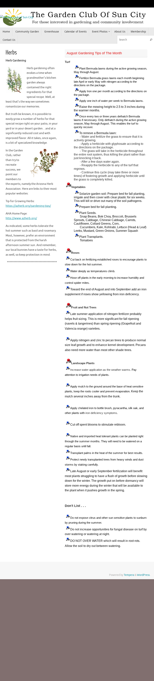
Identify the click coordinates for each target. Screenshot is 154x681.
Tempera (129, 575)
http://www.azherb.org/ (21, 218)
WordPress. (143, 575)
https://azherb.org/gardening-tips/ (28, 206)
